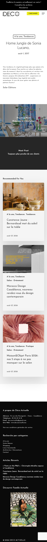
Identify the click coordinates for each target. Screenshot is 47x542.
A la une (6, 441)
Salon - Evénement (15, 281)
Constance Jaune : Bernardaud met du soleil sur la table (23, 472)
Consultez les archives (23, 5)
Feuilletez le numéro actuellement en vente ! (23, 2)
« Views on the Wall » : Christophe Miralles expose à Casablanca (23, 467)
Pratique (30, 346)
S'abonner (33, 13)
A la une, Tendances (24, 37)
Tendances (30, 214)
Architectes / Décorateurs (12, 450)
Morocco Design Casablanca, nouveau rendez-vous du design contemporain (23, 478)
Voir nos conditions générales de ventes (17, 427)
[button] (43, 13)
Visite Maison (8, 443)
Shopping (6, 445)
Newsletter (23, 8)
